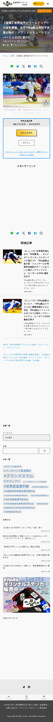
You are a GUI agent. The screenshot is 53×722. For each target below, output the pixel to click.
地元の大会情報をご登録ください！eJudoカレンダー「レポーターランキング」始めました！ (25, 537)
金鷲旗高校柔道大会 (13, 512)
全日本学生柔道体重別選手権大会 (16, 495)
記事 (7, 45)
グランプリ (13, 481)
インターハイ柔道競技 (18, 470)
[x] (23, 66)
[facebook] (29, 66)
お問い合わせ (11, 708)
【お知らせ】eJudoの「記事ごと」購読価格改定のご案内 (26, 567)
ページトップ (9, 698)
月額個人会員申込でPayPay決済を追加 (18, 11)
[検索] (44, 451)
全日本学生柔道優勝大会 (40, 495)
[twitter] (17, 66)
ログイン (39, 4)
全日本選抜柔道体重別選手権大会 (20, 504)
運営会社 (43, 708)
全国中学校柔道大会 (40, 487)
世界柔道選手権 (17, 486)
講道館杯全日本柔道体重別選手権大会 (20, 508)
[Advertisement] (26, 199)
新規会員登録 (27, 133)
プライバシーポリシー (28, 708)
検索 (5, 446)
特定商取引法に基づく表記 (27, 705)
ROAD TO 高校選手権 (13, 466)
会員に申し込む (44, 11)
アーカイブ (7, 433)
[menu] (48, 3)
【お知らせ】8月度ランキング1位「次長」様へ (23, 528)
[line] (11, 66)
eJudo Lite (9, 705)
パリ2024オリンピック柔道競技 (35, 482)
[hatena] (35, 66)
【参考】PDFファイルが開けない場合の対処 (21, 547)
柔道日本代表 (43, 504)
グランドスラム (19, 45)
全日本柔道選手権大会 (17, 499)
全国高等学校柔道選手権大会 (20, 491)
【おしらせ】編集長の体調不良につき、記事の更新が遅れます (26, 556)
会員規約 (43, 705)
